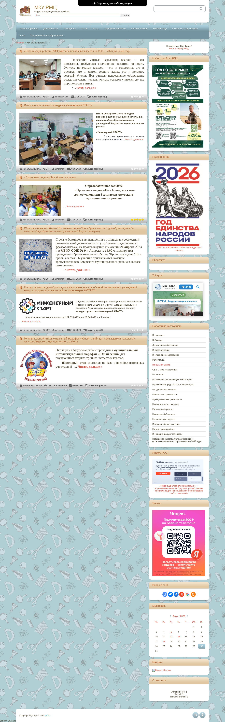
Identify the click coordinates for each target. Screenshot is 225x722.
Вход (186, 48)
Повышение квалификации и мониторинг (172, 379)
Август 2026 (179, 616)
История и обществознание (166, 424)
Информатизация (160, 350)
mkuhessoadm (62, 96)
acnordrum (60, 169)
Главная (20, 42)
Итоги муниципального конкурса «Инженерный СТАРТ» (58, 105)
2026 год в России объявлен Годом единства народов (178, 248)
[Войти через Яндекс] (181, 594)
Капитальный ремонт (162, 409)
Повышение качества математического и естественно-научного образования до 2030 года (176, 440)
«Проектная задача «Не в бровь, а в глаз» (50, 177)
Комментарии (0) (98, 96)
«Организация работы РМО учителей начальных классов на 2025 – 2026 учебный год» (77, 51)
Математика (158, 360)
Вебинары (157, 340)
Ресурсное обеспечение (164, 389)
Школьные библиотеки (163, 414)
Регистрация (175, 48)
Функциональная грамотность (167, 399)
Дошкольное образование (165, 345)
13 (179, 637)
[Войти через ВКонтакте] (170, 594)
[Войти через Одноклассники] (193, 594)
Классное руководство (163, 419)
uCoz (47, 715)
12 (171, 637)
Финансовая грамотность (164, 394)
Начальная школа (32, 96)
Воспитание (158, 335)
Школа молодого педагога (165, 404)
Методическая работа (163, 429)
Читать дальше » (86, 88)
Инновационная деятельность (167, 434)
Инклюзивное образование (165, 355)
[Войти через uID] (164, 594)
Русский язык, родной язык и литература (172, 384)
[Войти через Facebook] (176, 594)
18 (164, 641)
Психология (158, 374)
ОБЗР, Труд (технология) (164, 369)
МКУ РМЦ (45, 7)
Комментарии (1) (94, 330)
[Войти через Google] (187, 594)
